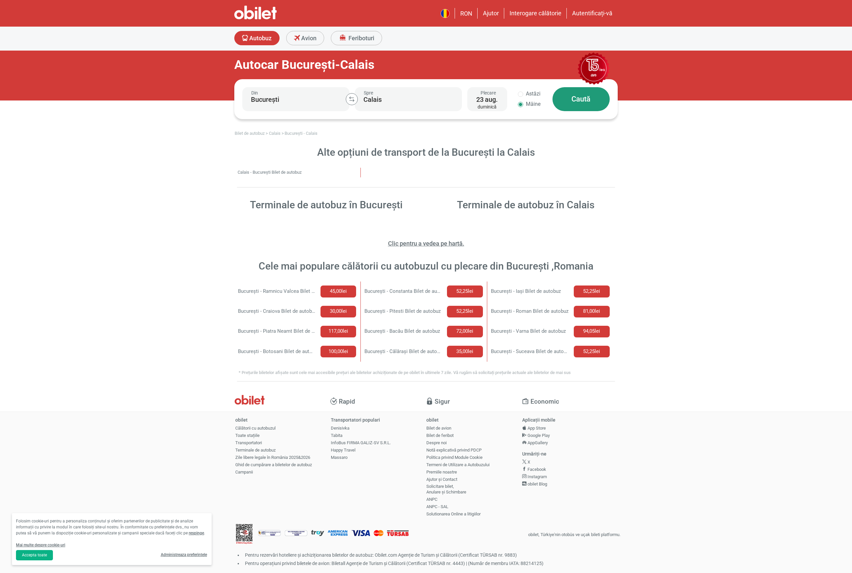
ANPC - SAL (437, 506)
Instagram (537, 476)
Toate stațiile (247, 435)
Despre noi (436, 442)
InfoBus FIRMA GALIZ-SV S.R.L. (361, 442)
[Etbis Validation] (244, 534)
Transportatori (248, 442)
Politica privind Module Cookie (454, 457)
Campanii (244, 472)
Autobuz (260, 38)
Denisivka (340, 428)
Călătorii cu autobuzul (255, 428)
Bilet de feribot (440, 435)
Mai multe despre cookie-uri (40, 545)
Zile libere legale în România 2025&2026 (272, 457)
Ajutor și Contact (441, 479)
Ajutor (491, 13)
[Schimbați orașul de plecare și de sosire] (352, 99)
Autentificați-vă (592, 13)
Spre (368, 93)
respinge (196, 533)
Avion (308, 38)
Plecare (488, 93)
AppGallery (537, 442)
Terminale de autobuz (255, 450)
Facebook (536, 469)
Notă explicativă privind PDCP (454, 450)
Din (254, 93)
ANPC (431, 499)
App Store (536, 428)
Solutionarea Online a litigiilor (453, 513)
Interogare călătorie (535, 13)
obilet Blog (537, 483)
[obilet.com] (271, 18)
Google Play (538, 435)
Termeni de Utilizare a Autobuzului (458, 464)
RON (466, 13)
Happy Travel (343, 450)
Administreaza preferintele (184, 554)
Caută (580, 99)
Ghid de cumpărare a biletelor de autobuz (273, 464)
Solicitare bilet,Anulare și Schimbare (446, 489)
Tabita (336, 435)
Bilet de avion (438, 428)
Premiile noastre (441, 472)
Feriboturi (360, 38)
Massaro (339, 457)
